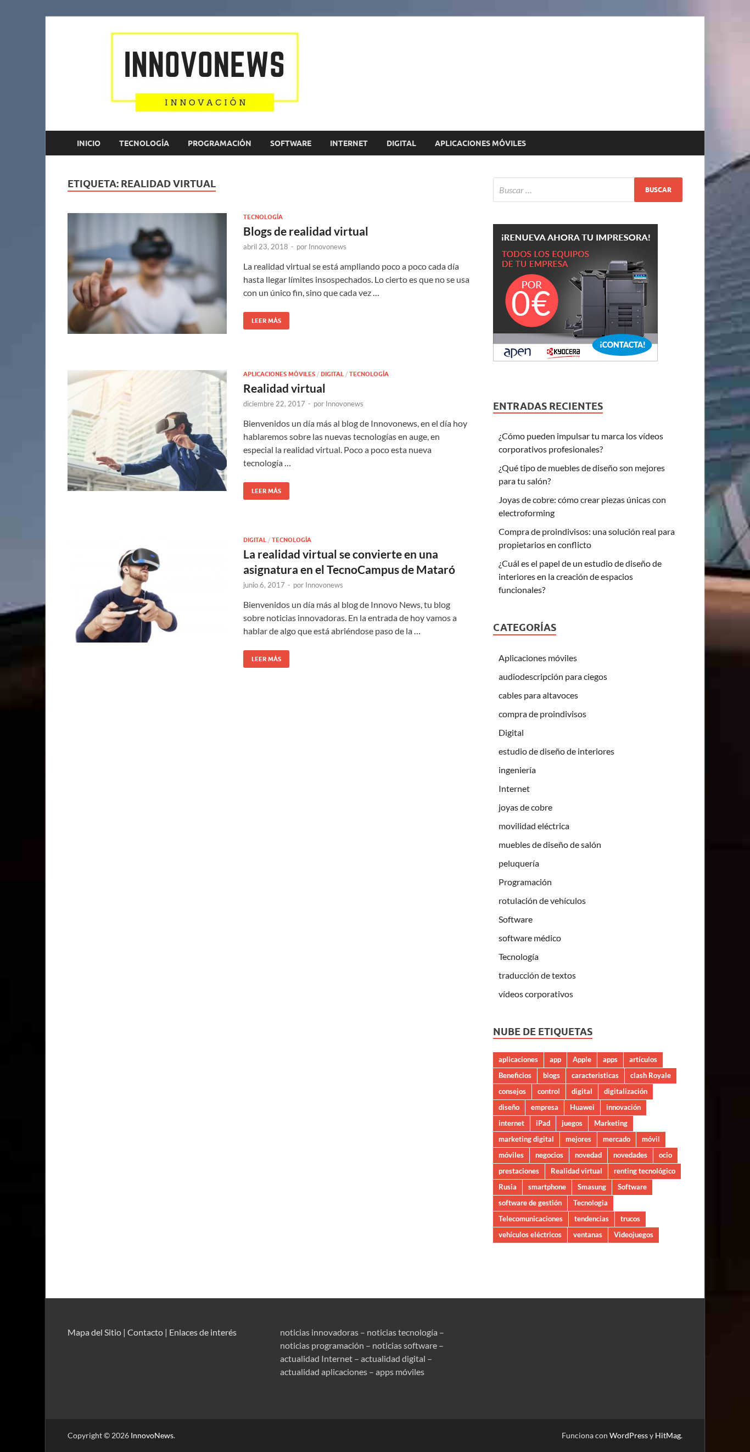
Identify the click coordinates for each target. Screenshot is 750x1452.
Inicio (88, 143)
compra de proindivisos (542, 713)
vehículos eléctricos (530, 1234)
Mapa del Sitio (94, 1332)
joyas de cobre (525, 807)
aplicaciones (518, 1059)
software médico (530, 937)
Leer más (262, 318)
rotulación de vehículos (542, 900)
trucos (630, 1218)
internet (511, 1123)
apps (610, 1059)
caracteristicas (595, 1075)
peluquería (519, 863)
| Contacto (143, 1332)
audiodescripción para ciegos (553, 676)
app (555, 1059)
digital (582, 1091)
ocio (665, 1155)
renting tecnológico (644, 1170)
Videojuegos (633, 1234)
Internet (349, 143)
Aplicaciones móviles (480, 143)
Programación (219, 143)
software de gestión (530, 1202)
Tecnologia (590, 1202)
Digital (401, 143)
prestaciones (519, 1170)
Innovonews (327, 246)
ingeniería (517, 769)
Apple (582, 1059)
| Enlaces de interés (201, 1332)
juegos (572, 1123)
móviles (511, 1155)
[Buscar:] (587, 189)
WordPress (628, 1435)
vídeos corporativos (536, 994)
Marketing (611, 1123)
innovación (623, 1107)
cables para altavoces (538, 695)
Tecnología (144, 143)
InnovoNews (152, 1435)
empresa (544, 1107)
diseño (509, 1107)
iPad (543, 1123)
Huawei (582, 1107)
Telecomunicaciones (531, 1218)
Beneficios (515, 1075)
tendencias (591, 1218)
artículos (643, 1059)
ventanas (587, 1234)
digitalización (625, 1091)
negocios (549, 1155)
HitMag (668, 1435)
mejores (578, 1139)
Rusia (508, 1186)
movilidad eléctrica (534, 825)
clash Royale (650, 1075)
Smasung (592, 1186)
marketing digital (526, 1139)
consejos (512, 1091)
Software (290, 143)
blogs (551, 1075)
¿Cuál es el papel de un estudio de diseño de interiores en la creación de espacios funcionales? (580, 576)
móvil (651, 1139)
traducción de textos (537, 975)
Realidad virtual (284, 388)
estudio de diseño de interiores (556, 751)
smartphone (547, 1186)
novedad (588, 1155)
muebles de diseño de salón (550, 844)
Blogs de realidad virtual (305, 231)
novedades (630, 1155)
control (549, 1091)
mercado (616, 1139)
